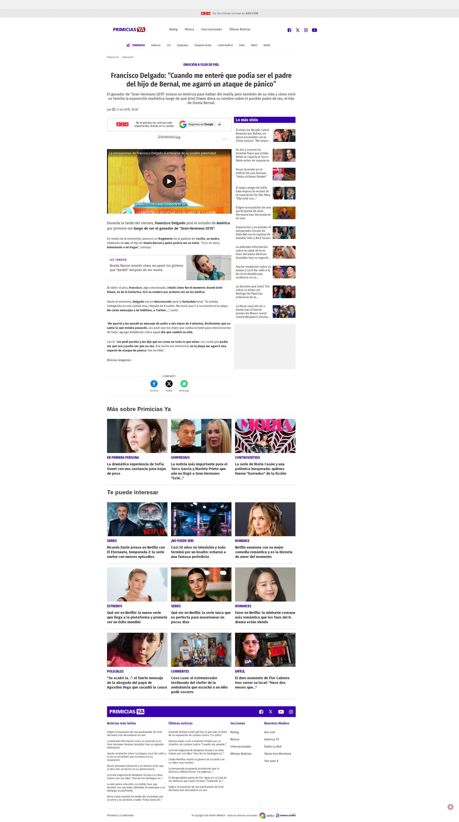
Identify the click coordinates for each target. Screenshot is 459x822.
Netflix (267, 45)
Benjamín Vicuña (203, 45)
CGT (169, 45)
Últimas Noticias (240, 29)
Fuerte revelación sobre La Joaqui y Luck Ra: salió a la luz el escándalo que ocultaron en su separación (136, 757)
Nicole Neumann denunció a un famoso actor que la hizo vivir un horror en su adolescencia (135, 767)
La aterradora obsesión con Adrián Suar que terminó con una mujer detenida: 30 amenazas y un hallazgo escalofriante (136, 787)
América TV (271, 739)
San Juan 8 (271, 761)
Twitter (169, 390)
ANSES (254, 45)
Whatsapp (184, 390)
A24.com (269, 732)
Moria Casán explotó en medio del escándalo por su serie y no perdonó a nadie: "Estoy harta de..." (135, 798)
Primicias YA (113, 57)
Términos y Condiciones (120, 815)
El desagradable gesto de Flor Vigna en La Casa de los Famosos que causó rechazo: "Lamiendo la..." (198, 779)
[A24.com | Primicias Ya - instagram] (306, 30)
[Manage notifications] (450, 807)
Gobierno (156, 45)
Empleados (182, 45)
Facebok (154, 390)
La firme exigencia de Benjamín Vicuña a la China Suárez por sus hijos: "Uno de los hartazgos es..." (135, 777)
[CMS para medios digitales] (286, 815)
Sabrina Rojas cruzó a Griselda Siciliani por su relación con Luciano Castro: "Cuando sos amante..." (198, 743)
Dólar (242, 45)
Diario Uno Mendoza (277, 753)
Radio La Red (272, 746)
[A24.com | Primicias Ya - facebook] (289, 30)
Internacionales (211, 29)
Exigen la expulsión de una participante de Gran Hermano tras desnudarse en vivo (134, 734)
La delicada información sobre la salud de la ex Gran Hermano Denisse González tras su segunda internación (135, 744)
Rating (173, 29)
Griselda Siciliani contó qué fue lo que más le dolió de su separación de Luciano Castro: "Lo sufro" (198, 734)
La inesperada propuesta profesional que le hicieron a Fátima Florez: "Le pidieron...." (194, 770)
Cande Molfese (225, 45)
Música (189, 29)
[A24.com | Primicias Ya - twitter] (297, 30)
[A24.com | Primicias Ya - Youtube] (314, 30)
